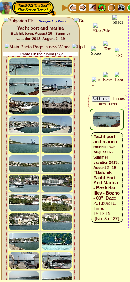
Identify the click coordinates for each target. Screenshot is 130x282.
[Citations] (102, 7)
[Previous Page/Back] (72, 7)
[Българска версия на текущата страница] (18, 21)
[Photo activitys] (121, 7)
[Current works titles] (111, 7)
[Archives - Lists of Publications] (92, 7)
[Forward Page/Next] (82, 7)
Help (113, 104)
